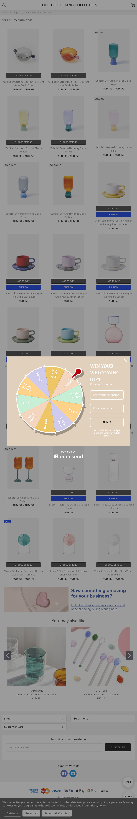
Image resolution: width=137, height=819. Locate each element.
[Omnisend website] (68, 454)
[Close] (125, 360)
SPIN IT (107, 422)
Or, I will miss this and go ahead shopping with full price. (107, 433)
